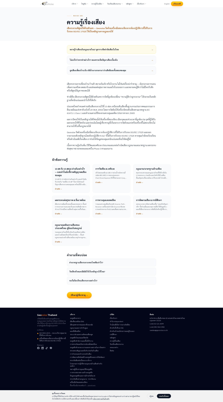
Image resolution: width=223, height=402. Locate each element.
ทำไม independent (116, 321)
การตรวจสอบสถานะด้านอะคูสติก (81, 372)
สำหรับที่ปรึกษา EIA (116, 328)
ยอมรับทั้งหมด (164, 396)
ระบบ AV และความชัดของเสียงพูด (81, 334)
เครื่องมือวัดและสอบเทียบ (78, 382)
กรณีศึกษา (113, 334)
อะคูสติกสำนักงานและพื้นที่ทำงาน (81, 341)
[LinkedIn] (42, 348)
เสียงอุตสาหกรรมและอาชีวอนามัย (81, 325)
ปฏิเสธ (151, 396)
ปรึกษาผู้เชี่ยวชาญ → (79, 295)
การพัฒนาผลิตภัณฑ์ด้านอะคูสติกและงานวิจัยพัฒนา (87, 357)
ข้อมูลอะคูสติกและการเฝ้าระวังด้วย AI (82, 376)
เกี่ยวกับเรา (140, 4)
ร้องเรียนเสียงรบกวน (114, 4)
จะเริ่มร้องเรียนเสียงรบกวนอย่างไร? (83, 280)
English (167, 4)
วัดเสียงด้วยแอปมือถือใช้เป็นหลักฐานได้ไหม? (87, 271)
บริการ (74, 4)
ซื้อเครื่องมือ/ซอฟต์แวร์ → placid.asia (82, 385)
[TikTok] (47, 348)
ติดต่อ (112, 351)
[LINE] (51, 348)
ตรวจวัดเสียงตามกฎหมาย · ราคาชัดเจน (83, 379)
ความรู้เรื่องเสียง (97, 4)
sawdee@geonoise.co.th (159, 330)
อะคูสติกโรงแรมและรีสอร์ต (79, 338)
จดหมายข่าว (114, 347)
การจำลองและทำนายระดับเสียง (80, 354)
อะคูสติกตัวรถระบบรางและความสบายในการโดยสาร (87, 347)
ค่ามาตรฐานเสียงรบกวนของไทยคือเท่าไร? (86, 262)
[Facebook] (38, 348)
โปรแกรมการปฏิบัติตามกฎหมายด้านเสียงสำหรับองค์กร (86, 365)
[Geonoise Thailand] (47, 4)
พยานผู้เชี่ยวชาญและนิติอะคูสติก (81, 369)
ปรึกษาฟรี (177, 4)
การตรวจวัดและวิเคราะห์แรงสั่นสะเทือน (83, 344)
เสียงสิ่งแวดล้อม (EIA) (77, 321)
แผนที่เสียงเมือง (75, 331)
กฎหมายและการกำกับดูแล (79, 328)
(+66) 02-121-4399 (157, 324)
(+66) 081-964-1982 (157, 327)
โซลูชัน (83, 4)
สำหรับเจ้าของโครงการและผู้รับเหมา (122, 331)
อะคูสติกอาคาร (75, 318)
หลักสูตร (129, 4)
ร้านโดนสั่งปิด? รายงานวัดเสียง (120, 325)
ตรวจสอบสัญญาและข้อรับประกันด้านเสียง (84, 351)
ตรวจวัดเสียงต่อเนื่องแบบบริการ (81, 360)
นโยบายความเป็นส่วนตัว (101, 399)
